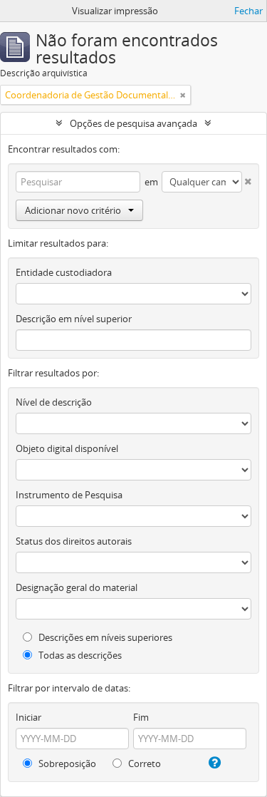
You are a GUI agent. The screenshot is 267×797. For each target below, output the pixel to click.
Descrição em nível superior (74, 318)
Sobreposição (66, 763)
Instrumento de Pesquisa (69, 494)
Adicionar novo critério (73, 210)
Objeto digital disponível (67, 448)
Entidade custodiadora (64, 272)
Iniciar (28, 717)
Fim (141, 717)
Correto (143, 763)
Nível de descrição (54, 402)
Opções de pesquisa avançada (133, 123)
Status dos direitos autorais (74, 541)
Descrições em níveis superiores (104, 637)
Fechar (248, 10)
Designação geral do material (76, 587)
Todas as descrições (79, 655)
